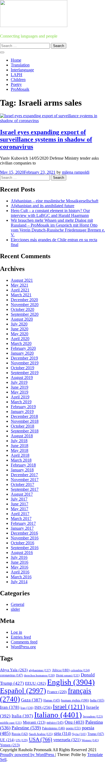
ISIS (43, 707)
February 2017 (23, 523)
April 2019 (20, 397)
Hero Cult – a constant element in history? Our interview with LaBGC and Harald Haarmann (50, 213)
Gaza (31, 700)
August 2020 (22, 319)
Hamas (51, 700)
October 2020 (22, 309)
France (57, 692)
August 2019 (22, 377)
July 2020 (19, 324)
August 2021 (22, 280)
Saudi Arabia (41, 734)
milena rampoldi (75, 172)
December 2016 (24, 533)
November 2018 (24, 421)
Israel (69, 706)
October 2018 (22, 426)
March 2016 (21, 577)
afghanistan (40, 670)
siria (62, 733)
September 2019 (24, 372)
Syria (79, 734)
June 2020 (19, 329)
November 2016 (24, 538)
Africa (60, 670)
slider (15, 609)
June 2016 (19, 562)
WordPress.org (23, 646)
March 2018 (21, 460)
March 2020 (21, 343)
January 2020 (22, 353)
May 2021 (19, 285)
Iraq (26, 707)
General (17, 604)
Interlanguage (22, 70)
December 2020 (24, 299)
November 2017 (24, 479)
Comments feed (24, 642)
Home (16, 60)
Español (23, 691)
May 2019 (19, 392)
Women (90, 740)
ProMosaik (20, 89)
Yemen (10, 745)
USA (40, 739)
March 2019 (21, 402)
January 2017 (22, 528)
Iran (9, 707)
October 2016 (22, 543)
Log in (16, 632)
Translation (20, 65)
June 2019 (19, 387)
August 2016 (22, 552)
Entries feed (21, 637)
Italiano (58, 714)
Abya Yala (14, 670)
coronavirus (11, 675)
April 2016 (20, 572)
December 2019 (24, 358)
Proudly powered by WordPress (27, 754)
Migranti (34, 722)
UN (22, 740)
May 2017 (19, 508)
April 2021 (20, 290)
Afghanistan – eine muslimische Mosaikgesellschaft (54, 201)
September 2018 (24, 431)
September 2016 (24, 547)
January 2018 (22, 470)
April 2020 (20, 338)
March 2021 (21, 295)
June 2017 (19, 504)
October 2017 (22, 484)
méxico (55, 722)
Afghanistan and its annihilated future (42, 205)
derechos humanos (39, 675)
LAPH (16, 74)
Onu (74, 722)
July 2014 (19, 581)
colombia (80, 670)
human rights (75, 700)
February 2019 (23, 406)
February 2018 (23, 465)
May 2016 (19, 567)
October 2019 (22, 367)
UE (7, 740)
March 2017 (21, 518)
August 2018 (22, 436)
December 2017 (24, 474)
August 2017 (22, 494)
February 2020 (23, 348)
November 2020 (24, 304)
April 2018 (20, 455)
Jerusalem (93, 716)
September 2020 (24, 314)
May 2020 (19, 333)
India (97, 700)
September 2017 (24, 489)
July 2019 (19, 382)
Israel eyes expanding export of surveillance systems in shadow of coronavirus (46, 139)
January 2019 (22, 411)
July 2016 (19, 557)
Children (18, 79)
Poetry (16, 84)
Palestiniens (53, 728)
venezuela (66, 739)
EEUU (35, 683)
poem (73, 728)
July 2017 (19, 499)
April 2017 (20, 513)
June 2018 (19, 445)
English (71, 682)
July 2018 (19, 440)
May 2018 (19, 450)
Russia (20, 734)
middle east (11, 722)
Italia (22, 716)
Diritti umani (68, 675)
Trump (96, 734)
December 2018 (24, 416)
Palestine (26, 727)
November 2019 (24, 363)
